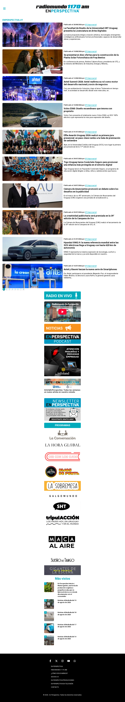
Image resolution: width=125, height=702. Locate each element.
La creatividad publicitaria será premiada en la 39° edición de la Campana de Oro (89, 217)
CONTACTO (55, 687)
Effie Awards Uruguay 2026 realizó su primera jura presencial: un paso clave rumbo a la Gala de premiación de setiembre (92, 138)
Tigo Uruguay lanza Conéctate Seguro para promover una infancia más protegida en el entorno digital (91, 163)
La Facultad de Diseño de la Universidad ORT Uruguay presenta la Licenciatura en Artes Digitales (91, 29)
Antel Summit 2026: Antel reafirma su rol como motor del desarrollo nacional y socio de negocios (91, 83)
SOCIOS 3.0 (55, 677)
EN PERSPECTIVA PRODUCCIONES (62, 680)
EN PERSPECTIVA (57, 666)
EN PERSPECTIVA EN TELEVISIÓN (62, 684)
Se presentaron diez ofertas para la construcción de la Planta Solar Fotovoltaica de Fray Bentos (91, 56)
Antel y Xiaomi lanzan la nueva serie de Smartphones (90, 269)
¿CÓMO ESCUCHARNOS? (59, 673)
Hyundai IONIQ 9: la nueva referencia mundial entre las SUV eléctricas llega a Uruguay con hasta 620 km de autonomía (91, 245)
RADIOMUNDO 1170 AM (59, 670)
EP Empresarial (91, 24)
